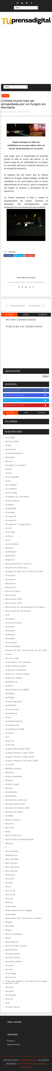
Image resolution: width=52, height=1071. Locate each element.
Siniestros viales (13, 961)
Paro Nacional (12, 867)
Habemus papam (14, 678)
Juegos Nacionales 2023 (17, 749)
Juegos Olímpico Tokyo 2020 (19, 757)
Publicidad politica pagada (18, 910)
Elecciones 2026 (13, 603)
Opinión (9, 843)
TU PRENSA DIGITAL (28, 1060)
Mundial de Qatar (14, 812)
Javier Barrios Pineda (8, 112)
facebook (9, 255)
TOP (26, 413)
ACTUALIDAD (12, 441)
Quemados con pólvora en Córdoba (23, 918)
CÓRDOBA (10, 509)
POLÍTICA (10, 895)
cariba (8, 469)
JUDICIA (9, 741)
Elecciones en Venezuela (18, 611)
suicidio (9, 969)
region (9, 922)
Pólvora (9, 902)
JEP (7, 737)
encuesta (10, 619)
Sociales (9, 965)
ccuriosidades (12, 477)
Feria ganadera (12, 646)
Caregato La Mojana (15, 465)
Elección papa (12, 591)
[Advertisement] (26, 54)
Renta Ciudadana (14, 934)
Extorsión (10, 627)
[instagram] (17, 3)
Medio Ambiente (13, 776)
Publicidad (10, 906)
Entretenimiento (13, 623)
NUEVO (10, 413)
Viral (7, 1003)
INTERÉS (5, 96)
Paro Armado (12, 859)
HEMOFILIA (11, 682)
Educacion (10, 583)
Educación (10, 587)
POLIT (8, 887)
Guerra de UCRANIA (15, 670)
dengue (9, 548)
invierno (9, 733)
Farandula (10, 631)
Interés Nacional (13, 702)
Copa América (12, 501)
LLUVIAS (9, 764)
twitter (20, 255)
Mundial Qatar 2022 (15, 804)
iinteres (9, 686)
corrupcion (10, 516)
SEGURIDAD (11, 950)
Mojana (9, 788)
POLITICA (10, 891)
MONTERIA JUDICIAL (16, 800)
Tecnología (10, 973)
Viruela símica (12, 1007)
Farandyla (10, 638)
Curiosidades (11, 544)
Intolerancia (11, 713)
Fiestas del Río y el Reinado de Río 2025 (26, 650)
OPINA (41, 413)
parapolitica (11, 855)
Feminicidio (11, 642)
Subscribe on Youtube (14, 405)
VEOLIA (9, 999)
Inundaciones (12, 725)
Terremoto (10, 977)
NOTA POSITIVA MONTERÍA (19, 839)
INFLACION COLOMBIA (17, 690)
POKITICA (10, 875)
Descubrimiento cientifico (18, 564)
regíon (9, 930)
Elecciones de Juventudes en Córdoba (25, 607)
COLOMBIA (11, 485)
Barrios (8, 461)
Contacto (11, 1041)
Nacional (9, 828)
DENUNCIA (11, 552)
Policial (9, 883)
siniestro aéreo (13, 958)
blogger (9, 314)
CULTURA (10, 532)
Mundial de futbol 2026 (17, 808)
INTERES (10, 694)
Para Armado (11, 851)
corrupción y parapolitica (18, 524)
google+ (31, 255)
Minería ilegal (12, 784)
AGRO (8, 445)
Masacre (9, 772)
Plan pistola (11, 871)
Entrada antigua (34, 306)
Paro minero (11, 863)
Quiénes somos (13, 1044)
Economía (10, 579)
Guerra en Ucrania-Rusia (17, 674)
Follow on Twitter (13, 400)
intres (8, 717)
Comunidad (11, 493)
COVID (8, 528)
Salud (8, 938)
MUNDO (9, 816)
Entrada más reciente (17, 306)
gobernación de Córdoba (18, 662)
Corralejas (10, 512)
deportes (10, 560)
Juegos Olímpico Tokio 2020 (19, 753)
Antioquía (10, 457)
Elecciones (10, 595)
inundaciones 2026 (14, 729)
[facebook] (31, 3)
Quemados (10, 914)
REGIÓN (9, 926)
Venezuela (10, 995)
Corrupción (10, 520)
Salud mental (12, 942)
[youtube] (22, 3)
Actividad (10, 438)
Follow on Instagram (14, 395)
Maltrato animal (13, 768)
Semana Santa (12, 954)
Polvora (9, 898)
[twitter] (27, 3)
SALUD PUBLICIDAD (15, 946)
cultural (9, 536)
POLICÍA (9, 879)
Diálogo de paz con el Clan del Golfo (24, 571)
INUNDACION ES (14, 721)
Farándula (10, 635)
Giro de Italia (12, 658)
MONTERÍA (11, 796)
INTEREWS (11, 705)
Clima (8, 481)
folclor (8, 654)
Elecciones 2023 (13, 599)
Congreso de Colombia (17, 497)
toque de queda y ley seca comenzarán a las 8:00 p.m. (25, 982)
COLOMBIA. (11, 489)
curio (8, 540)
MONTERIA (11, 792)
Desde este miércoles (16, 568)
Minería (9, 780)
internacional (12, 709)
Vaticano (9, 991)
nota (7, 832)
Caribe (8, 473)
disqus (26, 314)
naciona (9, 824)
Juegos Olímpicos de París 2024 (21, 761)
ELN (7, 615)
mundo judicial (12, 820)
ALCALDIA (10, 449)
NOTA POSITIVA (13, 835)
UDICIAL (9, 987)
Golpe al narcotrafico (16, 666)
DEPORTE (10, 556)
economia (10, 575)
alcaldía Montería (14, 453)
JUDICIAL (10, 745)
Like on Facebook (12, 390)
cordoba (9, 505)
